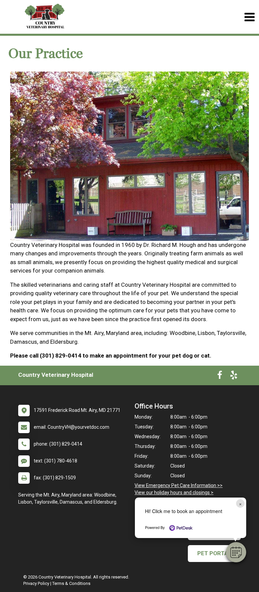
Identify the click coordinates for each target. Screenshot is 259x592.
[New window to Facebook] (220, 376)
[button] (236, 552)
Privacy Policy (36, 583)
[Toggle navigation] (249, 17)
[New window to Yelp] (234, 376)
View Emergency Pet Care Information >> (179, 485)
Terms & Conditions (71, 583)
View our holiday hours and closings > (174, 492)
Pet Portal (214, 553)
